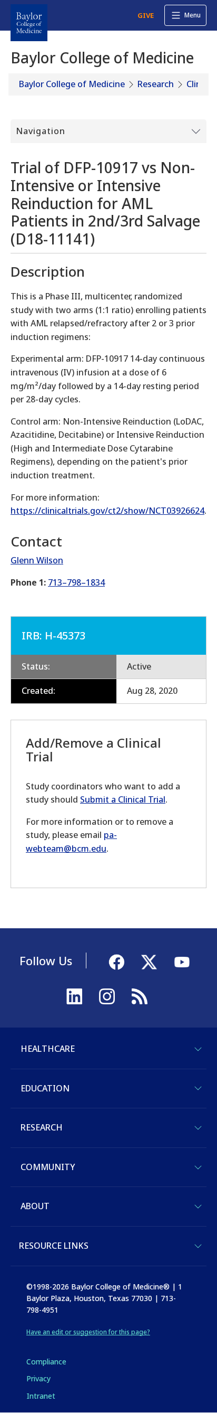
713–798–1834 (76, 582)
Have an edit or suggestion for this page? (88, 1331)
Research (155, 84)
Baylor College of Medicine (72, 84)
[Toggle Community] (198, 1167)
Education (45, 1088)
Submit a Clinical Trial (122, 799)
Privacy (38, 1378)
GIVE (145, 15)
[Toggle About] (198, 1206)
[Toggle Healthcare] (198, 1049)
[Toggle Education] (198, 1088)
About (35, 1206)
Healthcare (48, 1048)
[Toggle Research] (198, 1127)
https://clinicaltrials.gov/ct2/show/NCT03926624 (107, 510)
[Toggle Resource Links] (198, 1246)
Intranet (40, 1396)
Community (48, 1167)
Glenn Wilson (37, 560)
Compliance (46, 1362)
